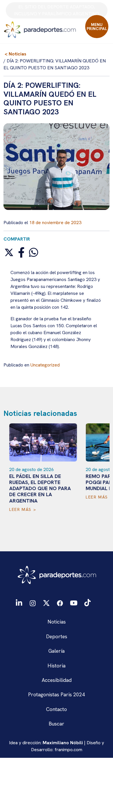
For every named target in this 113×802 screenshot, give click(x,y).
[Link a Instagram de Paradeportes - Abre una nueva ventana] (33, 602)
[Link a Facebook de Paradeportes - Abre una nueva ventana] (60, 602)
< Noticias (15, 54)
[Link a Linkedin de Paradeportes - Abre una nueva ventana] (19, 602)
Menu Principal (97, 26)
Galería (56, 650)
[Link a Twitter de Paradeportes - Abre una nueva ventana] (46, 602)
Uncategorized (45, 365)
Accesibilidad (57, 680)
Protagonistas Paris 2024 (56, 694)
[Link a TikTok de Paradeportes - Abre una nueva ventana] (87, 602)
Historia (56, 665)
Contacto (56, 709)
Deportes (56, 636)
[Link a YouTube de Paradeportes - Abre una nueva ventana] (73, 602)
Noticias (57, 621)
